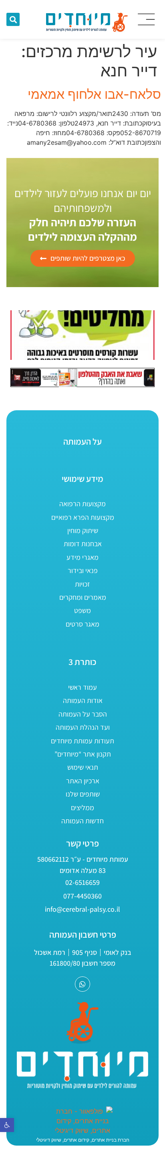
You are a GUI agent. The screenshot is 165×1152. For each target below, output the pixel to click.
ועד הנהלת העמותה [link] (83, 727)
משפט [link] (82, 610)
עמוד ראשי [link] (82, 687)
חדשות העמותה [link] (82, 820)
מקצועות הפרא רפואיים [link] (82, 517)
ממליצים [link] (82, 807)
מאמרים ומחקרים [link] (82, 597)
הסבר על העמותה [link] (82, 714)
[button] (13, 19)
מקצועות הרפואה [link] (82, 503)
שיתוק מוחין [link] (82, 530)
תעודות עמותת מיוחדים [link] (82, 740)
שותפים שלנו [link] (83, 794)
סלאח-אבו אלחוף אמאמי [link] (94, 94)
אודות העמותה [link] (83, 700)
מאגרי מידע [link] (82, 557)
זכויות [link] (82, 584)
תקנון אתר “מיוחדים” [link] (82, 754)
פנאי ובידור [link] (83, 570)
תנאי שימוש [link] (82, 767)
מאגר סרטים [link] (82, 624)
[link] (7, 1125)
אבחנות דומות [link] (83, 543)
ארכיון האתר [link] (82, 780)
